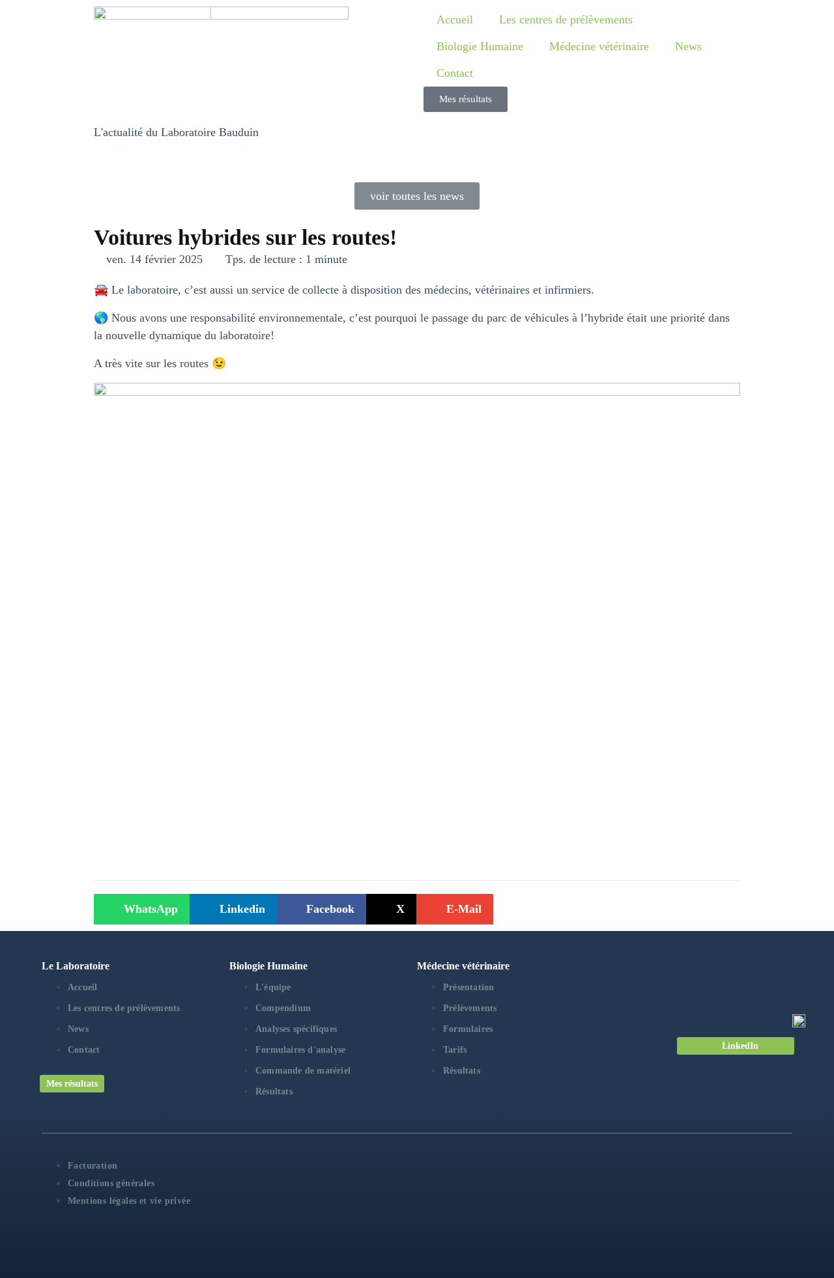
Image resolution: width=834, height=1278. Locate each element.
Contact (455, 72)
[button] (142, 909)
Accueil (455, 19)
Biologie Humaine (480, 46)
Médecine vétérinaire (599, 46)
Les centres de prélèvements (566, 19)
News (688, 46)
